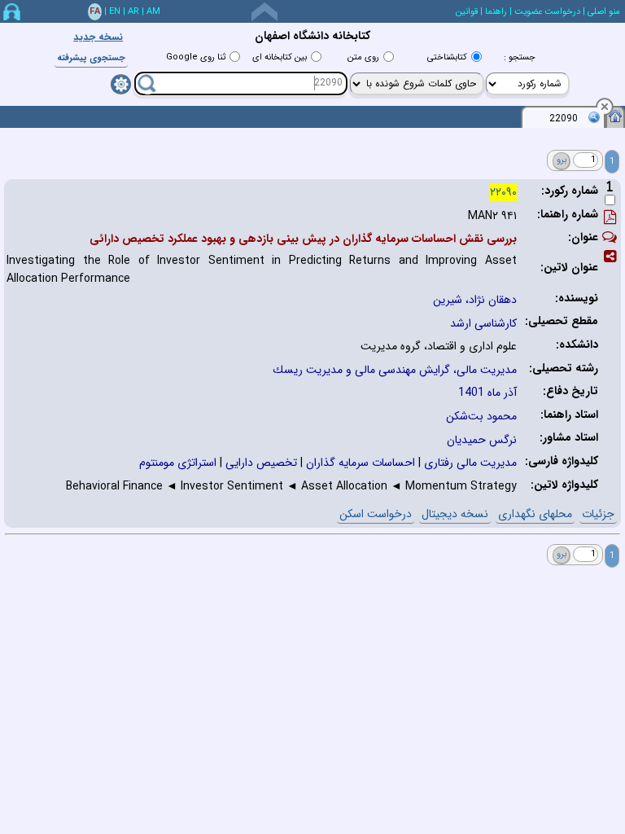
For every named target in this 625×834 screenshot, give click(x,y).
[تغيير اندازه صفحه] (264, 11)
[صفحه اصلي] (615, 115)
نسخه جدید (98, 37)
